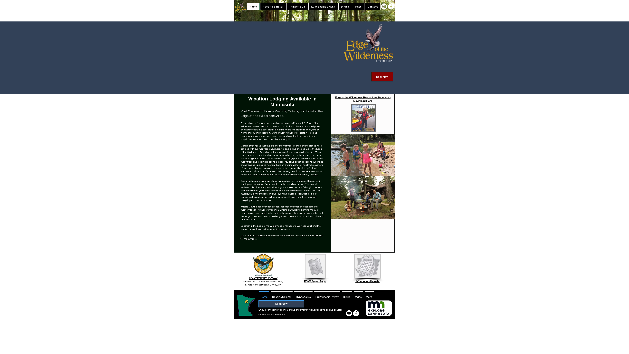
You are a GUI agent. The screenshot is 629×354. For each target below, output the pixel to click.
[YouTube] (384, 6)
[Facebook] (391, 6)
